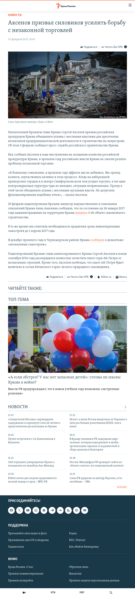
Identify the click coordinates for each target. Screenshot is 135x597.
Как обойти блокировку (84, 546)
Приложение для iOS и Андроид (28, 540)
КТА (53, 592)
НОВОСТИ (18, 407)
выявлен (81, 213)
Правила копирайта (20, 580)
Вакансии (75, 573)
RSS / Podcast (77, 540)
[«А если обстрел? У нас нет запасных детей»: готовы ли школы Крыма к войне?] (67, 339)
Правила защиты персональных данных (94, 580)
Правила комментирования (25, 573)
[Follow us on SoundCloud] (60, 510)
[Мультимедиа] (24, 592)
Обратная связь (78, 567)
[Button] (88, 47)
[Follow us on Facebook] (11, 510)
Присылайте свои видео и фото (27, 533)
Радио (73, 533)
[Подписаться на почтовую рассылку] (84, 510)
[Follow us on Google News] (44, 510)
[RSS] (68, 510)
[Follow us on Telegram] (52, 510)
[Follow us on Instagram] (36, 510)
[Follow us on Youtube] (27, 510)
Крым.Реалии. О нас (20, 567)
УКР (81, 592)
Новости (15, 15)
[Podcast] (76, 510)
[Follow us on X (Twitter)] (19, 510)
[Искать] (111, 592)
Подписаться (16, 546)
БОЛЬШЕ (122, 487)
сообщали (97, 240)
